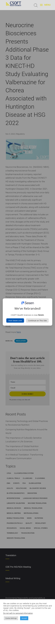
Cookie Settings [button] (11, 618)
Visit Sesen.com (15, 320)
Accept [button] (24, 618)
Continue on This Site (37, 320)
